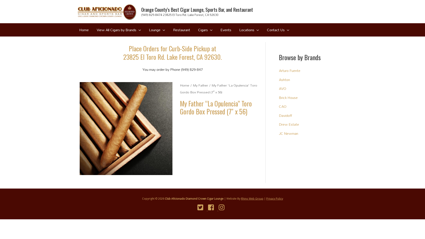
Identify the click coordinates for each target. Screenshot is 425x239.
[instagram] (223, 207)
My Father (200, 85)
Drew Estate (289, 124)
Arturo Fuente (289, 70)
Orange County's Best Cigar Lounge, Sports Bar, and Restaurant (197, 9)
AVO (282, 88)
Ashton (284, 79)
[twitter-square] (202, 207)
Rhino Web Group (252, 198)
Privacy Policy (274, 198)
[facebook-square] (213, 207)
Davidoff (285, 115)
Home (184, 85)
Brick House (288, 97)
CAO (282, 106)
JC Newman (288, 133)
